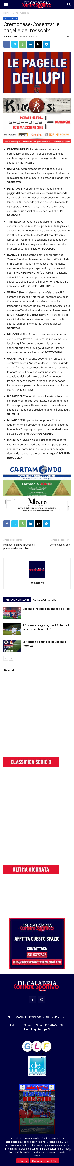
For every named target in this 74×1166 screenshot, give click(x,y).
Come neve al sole (60, 544)
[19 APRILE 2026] (37, 1109)
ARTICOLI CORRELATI (17, 599)
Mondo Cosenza (21, 12)
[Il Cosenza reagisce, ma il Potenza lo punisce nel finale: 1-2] (12, 629)
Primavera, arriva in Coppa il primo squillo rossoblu (19, 546)
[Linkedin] (30, 44)
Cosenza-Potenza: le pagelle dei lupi (46, 608)
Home (6, 12)
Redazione (11, 36)
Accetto (22, 1160)
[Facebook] (6, 44)
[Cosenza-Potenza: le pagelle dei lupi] (12, 613)
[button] (5, 4)
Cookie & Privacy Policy (45, 1160)
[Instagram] (41, 999)
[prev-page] (5, 658)
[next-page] (11, 658)
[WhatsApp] (22, 44)
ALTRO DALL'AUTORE (44, 599)
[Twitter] (14, 44)
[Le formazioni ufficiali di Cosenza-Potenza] (12, 646)
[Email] (38, 44)
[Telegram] (46, 44)
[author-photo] (37, 577)
